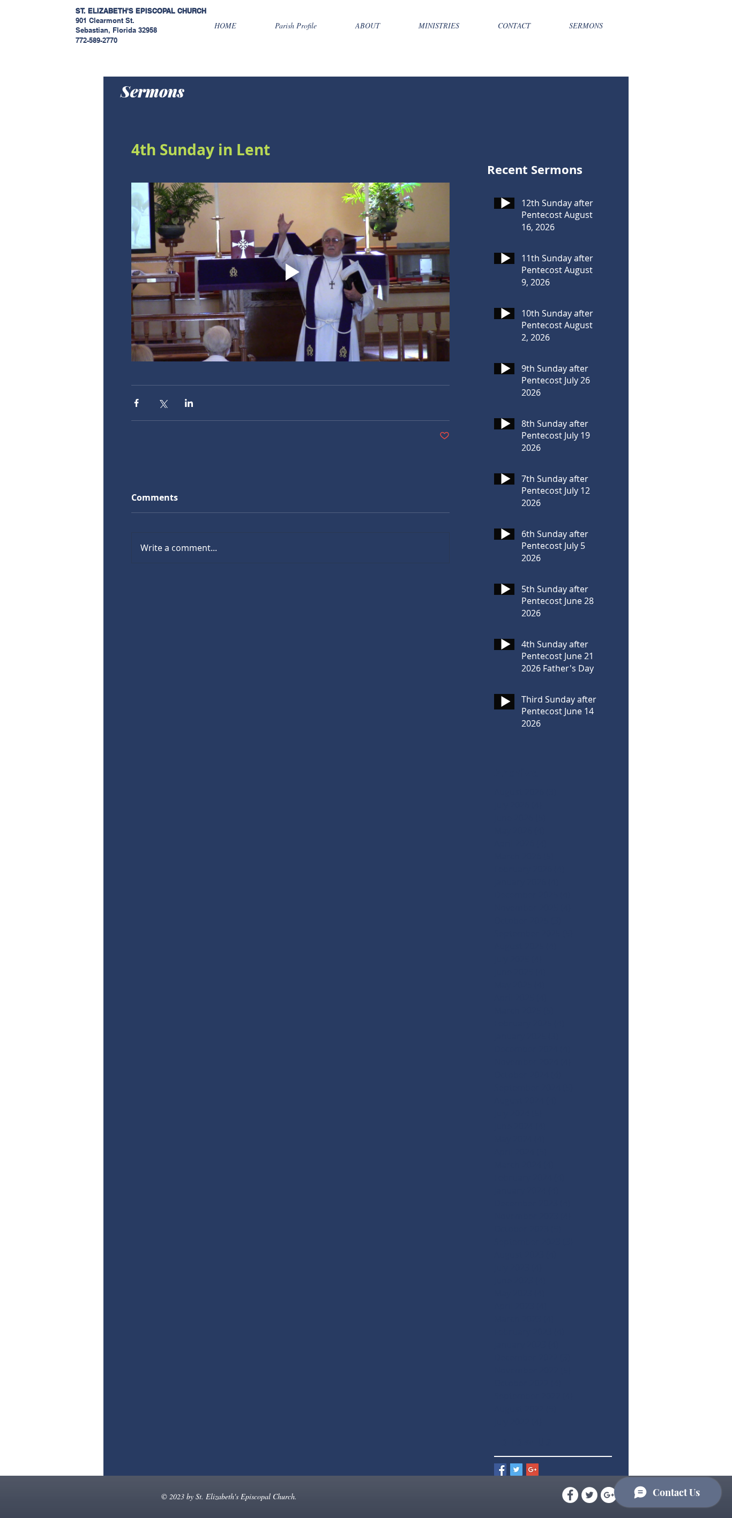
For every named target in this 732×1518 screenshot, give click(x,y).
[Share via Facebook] (136, 403)
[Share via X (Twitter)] (163, 403)
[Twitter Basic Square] (516, 1469)
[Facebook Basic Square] (500, 1469)
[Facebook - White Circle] (570, 1495)
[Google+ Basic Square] (532, 1469)
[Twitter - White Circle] (589, 1495)
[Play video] (290, 272)
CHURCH (191, 10)
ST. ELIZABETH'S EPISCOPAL (125, 10)
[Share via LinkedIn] (189, 403)
